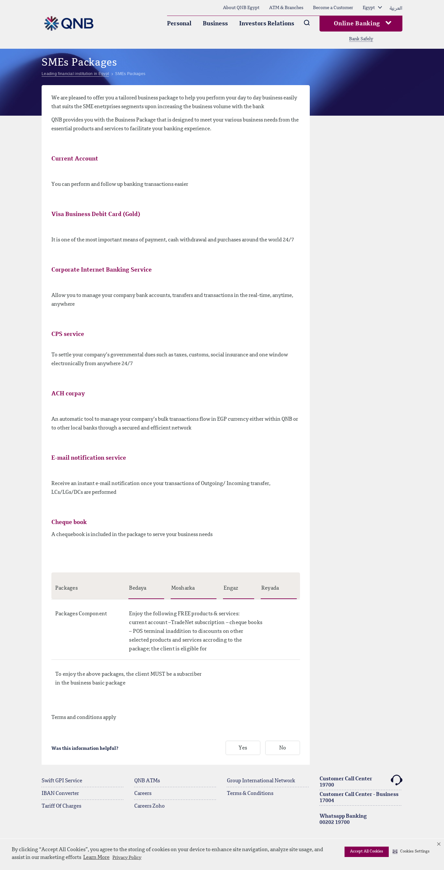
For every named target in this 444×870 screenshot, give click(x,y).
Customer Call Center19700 (346, 782)
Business (215, 24)
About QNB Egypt (241, 8)
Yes (243, 748)
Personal (179, 24)
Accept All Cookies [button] (366, 851)
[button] (411, 852)
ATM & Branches (286, 8)
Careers (142, 793)
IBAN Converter (60, 793)
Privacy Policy (126, 857)
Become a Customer (333, 8)
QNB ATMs (147, 781)
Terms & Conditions (250, 793)
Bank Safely (361, 39)
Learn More (96, 857)
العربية (395, 8)
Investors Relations (266, 24)
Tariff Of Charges (61, 806)
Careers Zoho (149, 806)
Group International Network (261, 781)
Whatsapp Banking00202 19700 (343, 819)
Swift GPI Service (62, 781)
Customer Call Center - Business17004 (359, 797)
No (282, 748)
